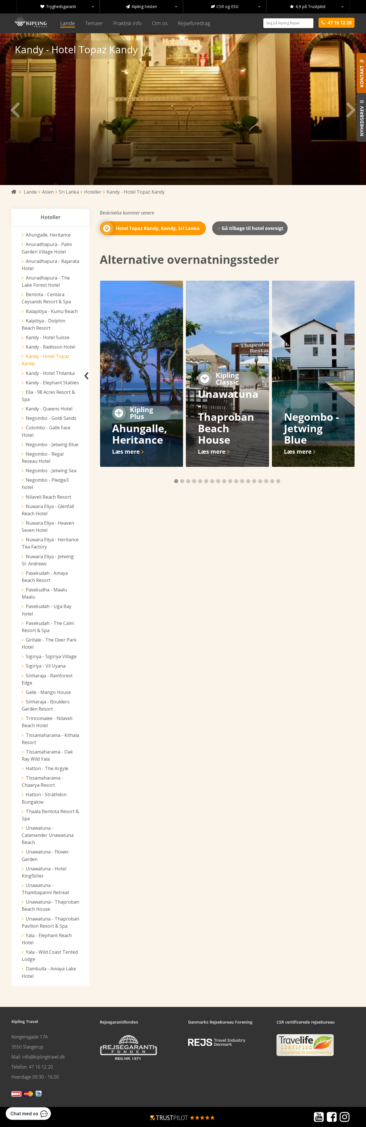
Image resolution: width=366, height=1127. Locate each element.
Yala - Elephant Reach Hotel (47, 939)
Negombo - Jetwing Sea (51, 470)
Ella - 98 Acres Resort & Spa (48, 395)
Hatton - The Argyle (47, 768)
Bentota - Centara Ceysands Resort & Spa (46, 298)
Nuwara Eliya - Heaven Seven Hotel (48, 526)
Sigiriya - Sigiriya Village (51, 656)
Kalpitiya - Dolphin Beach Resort (43, 324)
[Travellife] (305, 1048)
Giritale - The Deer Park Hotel (49, 643)
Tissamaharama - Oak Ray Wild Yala (47, 755)
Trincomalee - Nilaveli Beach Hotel (47, 722)
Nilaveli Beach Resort (48, 497)
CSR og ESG (235, 6)
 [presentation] (14, 109)
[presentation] (86, 374)
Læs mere (126, 451)
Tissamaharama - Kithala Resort (50, 739)
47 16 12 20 (41, 1067)
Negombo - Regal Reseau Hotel (42, 457)
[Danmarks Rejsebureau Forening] (216, 1042)
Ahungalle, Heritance (48, 235)
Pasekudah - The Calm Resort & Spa (48, 627)
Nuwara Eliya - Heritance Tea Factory (50, 543)
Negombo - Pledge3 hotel (45, 483)
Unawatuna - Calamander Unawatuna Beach (47, 835)
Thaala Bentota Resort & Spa (50, 815)
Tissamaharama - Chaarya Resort (42, 781)
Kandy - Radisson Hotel (50, 347)
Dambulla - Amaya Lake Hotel (49, 972)
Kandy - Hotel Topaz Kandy (45, 360)
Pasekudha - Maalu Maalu (44, 593)
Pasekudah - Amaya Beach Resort (45, 576)
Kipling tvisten (151, 6)
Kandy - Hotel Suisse (47, 337)
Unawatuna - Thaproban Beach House (50, 905)
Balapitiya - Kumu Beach (52, 311)
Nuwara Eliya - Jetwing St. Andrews (48, 560)
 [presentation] (351, 109)
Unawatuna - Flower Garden (45, 855)
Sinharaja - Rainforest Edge (47, 679)
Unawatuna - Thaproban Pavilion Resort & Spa (50, 922)
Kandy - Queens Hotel (49, 409)
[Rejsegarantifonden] (128, 1050)
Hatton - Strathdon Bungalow (44, 798)
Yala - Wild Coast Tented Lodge (50, 955)
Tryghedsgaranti (67, 6)
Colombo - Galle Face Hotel (46, 431)
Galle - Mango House (48, 692)
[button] (176, 481)
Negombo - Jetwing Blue (52, 444)
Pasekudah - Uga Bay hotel (46, 610)
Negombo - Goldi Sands (51, 418)
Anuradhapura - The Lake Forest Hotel (46, 281)
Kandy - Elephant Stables (52, 382)
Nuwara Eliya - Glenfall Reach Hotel (48, 510)
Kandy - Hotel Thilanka (50, 373)
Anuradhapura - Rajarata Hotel (50, 265)
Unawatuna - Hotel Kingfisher (44, 872)
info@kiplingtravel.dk (43, 1057)
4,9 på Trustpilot (317, 6)
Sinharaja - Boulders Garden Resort (45, 705)
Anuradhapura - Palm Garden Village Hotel (47, 248)
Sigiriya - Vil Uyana (45, 666)
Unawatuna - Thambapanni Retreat (45, 889)
